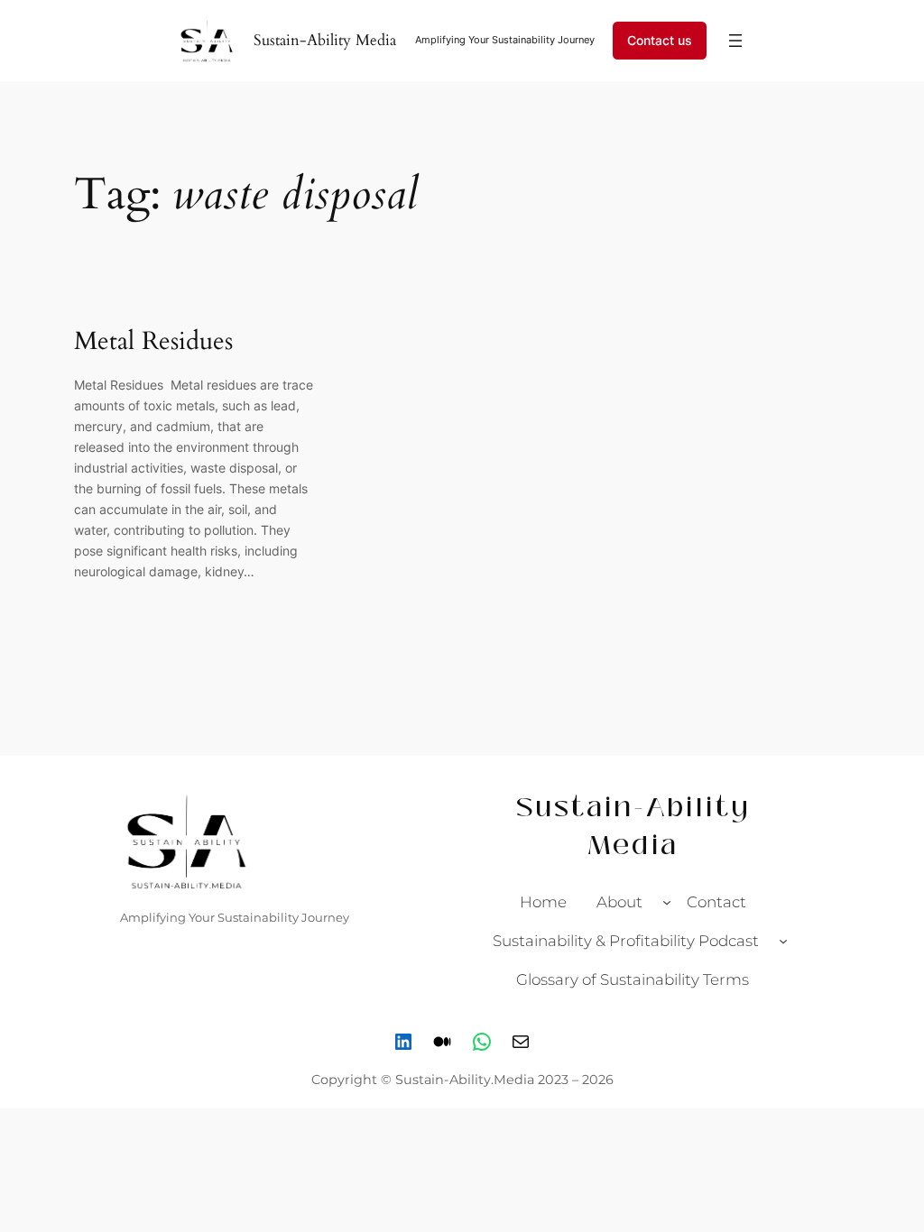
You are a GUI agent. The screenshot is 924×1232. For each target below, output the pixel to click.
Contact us (659, 40)
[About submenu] (666, 901)
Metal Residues (157, 341)
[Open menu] (735, 40)
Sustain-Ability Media (325, 40)
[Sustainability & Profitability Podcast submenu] (783, 940)
